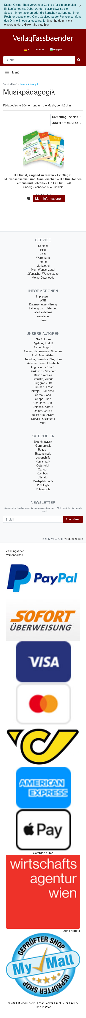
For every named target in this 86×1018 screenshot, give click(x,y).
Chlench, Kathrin (43, 407)
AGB (43, 300)
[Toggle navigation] (7, 72)
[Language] (27, 49)
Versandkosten (73, 539)
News (43, 320)
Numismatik (43, 461)
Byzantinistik (43, 453)
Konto (43, 262)
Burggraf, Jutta (43, 383)
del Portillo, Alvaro (43, 415)
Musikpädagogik (43, 481)
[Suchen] (79, 60)
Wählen (65, 117)
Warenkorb (43, 258)
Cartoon (43, 469)
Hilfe (43, 250)
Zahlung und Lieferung (43, 308)
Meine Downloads (43, 277)
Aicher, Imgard (43, 347)
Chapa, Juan (43, 399)
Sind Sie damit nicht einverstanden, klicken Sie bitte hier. (38, 22)
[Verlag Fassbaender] (43, 38)
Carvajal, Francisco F (43, 391)
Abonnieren (73, 519)
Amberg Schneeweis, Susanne (43, 351)
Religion (43, 449)
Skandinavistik (43, 441)
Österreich (43, 465)
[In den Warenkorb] (28, 198)
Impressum (43, 296)
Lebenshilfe (43, 457)
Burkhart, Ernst (43, 387)
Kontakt (43, 246)
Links (43, 254)
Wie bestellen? (43, 312)
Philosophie (43, 489)
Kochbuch (43, 473)
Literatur (43, 477)
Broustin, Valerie (43, 379)
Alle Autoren (43, 339)
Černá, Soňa (43, 395)
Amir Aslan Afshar (43, 355)
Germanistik (43, 445)
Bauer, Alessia (43, 375)
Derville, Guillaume (43, 419)
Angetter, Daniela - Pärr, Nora (43, 359)
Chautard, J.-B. (43, 403)
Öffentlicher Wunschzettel (43, 273)
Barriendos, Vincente (43, 371)
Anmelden (39, 49)
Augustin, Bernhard (43, 367)
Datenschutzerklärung (43, 304)
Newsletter (43, 316)
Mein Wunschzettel (43, 269)
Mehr (43, 423)
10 (65, 123)
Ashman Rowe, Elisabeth (43, 363)
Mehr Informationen (49, 198)
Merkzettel (43, 266)
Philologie (43, 485)
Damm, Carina (43, 411)
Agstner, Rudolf (43, 343)
